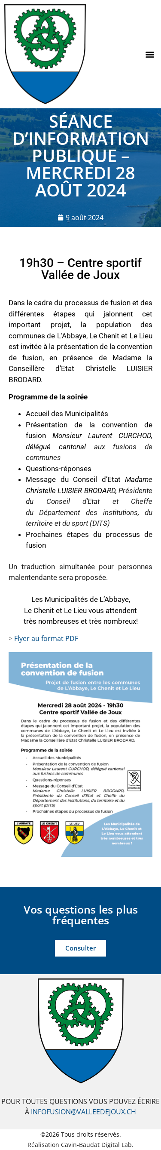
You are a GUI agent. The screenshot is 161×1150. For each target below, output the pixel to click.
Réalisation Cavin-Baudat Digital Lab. (80, 1145)
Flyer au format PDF (46, 638)
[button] (150, 54)
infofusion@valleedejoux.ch (83, 1111)
